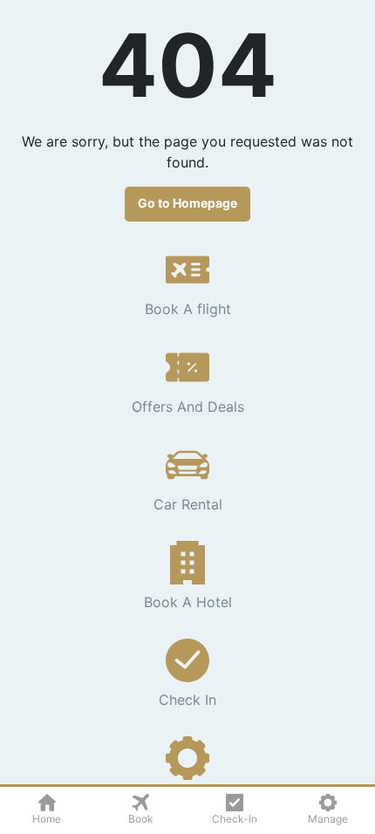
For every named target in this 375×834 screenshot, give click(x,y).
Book (140, 818)
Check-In (234, 818)
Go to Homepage (187, 202)
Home (46, 818)
